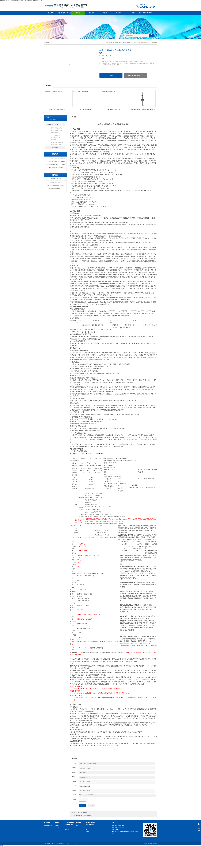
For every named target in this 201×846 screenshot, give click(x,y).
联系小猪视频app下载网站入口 (145, 13)
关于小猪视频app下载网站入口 (64, 13)
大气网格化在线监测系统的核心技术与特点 (55, 178)
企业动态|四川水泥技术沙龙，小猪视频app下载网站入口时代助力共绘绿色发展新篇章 (56, 167)
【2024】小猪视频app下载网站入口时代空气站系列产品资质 (56, 158)
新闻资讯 (91, 13)
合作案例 (78, 825)
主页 (112, 42)
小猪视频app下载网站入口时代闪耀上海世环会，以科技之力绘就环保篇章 (56, 164)
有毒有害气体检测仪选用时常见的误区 (54, 182)
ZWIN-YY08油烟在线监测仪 (85, 109)
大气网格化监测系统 (136, 42)
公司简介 (67, 829)
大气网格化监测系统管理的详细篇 (53, 188)
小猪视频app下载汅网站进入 (125, 42)
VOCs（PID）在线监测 (81, 812)
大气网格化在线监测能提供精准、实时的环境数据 (56, 185)
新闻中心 (57, 822)
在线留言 (132, 13)
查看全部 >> (55, 147)
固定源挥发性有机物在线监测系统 (57, 109)
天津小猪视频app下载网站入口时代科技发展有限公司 (55, 843)
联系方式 (88, 829)
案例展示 (118, 13)
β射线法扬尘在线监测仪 (114, 109)
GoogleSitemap (87, 843)
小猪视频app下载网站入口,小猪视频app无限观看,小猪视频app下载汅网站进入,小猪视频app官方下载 (21, 0)
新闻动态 (57, 825)
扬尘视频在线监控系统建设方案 (83, 815)
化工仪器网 (150, 843)
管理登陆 (155, 843)
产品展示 (78, 13)
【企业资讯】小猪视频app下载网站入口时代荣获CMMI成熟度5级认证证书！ (56, 161)
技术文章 (105, 13)
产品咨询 (110, 75)
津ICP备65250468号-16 (78, 843)
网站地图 (2, 845)
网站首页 (50, 13)
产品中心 (116, 42)
